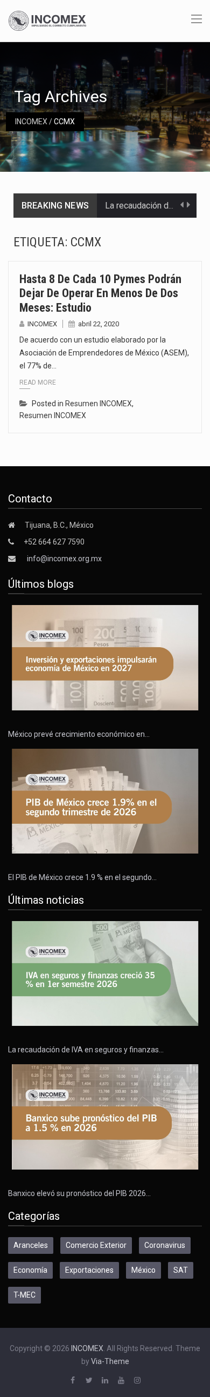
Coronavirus (164, 1245)
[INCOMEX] (47, 20)
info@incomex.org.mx (64, 558)
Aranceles (30, 1245)
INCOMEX (31, 121)
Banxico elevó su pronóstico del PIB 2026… (79, 1193)
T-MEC (24, 1295)
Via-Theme (110, 1361)
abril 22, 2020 (98, 324)
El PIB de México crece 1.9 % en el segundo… (82, 877)
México (143, 1270)
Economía (30, 1270)
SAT (180, 1270)
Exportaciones (89, 1270)
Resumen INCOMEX (98, 403)
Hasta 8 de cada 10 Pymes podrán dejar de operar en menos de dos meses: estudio (100, 293)
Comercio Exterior (96, 1245)
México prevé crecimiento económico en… (79, 734)
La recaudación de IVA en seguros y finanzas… (86, 1049)
